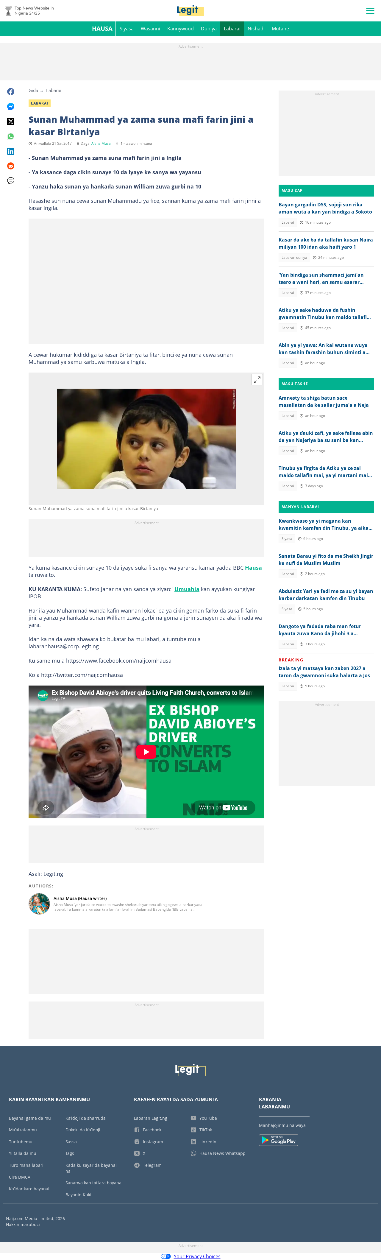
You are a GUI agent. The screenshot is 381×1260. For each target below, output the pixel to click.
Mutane (280, 28)
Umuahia (186, 589)
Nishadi (256, 28)
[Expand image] (257, 379)
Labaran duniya (294, 257)
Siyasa (127, 28)
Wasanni (150, 28)
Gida (33, 90)
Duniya (209, 28)
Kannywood (180, 28)
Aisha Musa (101, 143)
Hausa (102, 28)
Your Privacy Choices (197, 1256)
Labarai (232, 28)
